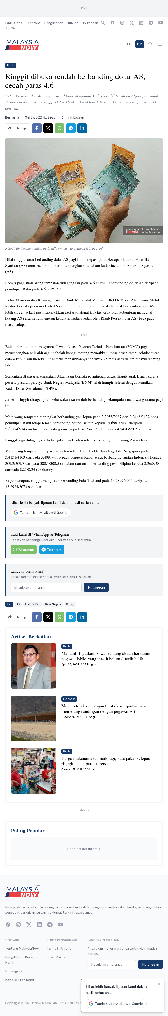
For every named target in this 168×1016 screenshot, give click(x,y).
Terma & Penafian (59, 948)
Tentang (34, 23)
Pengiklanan (53, 23)
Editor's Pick (32, 604)
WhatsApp (26, 549)
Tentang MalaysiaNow (21, 948)
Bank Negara (53, 604)
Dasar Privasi (56, 957)
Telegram (54, 549)
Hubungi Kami (15, 971)
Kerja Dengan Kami (19, 980)
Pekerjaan (90, 23)
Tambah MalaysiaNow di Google (44, 512)
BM (139, 43)
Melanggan (96, 587)
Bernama (12, 117)
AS (18, 604)
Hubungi (73, 23)
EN (129, 43)
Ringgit (70, 604)
